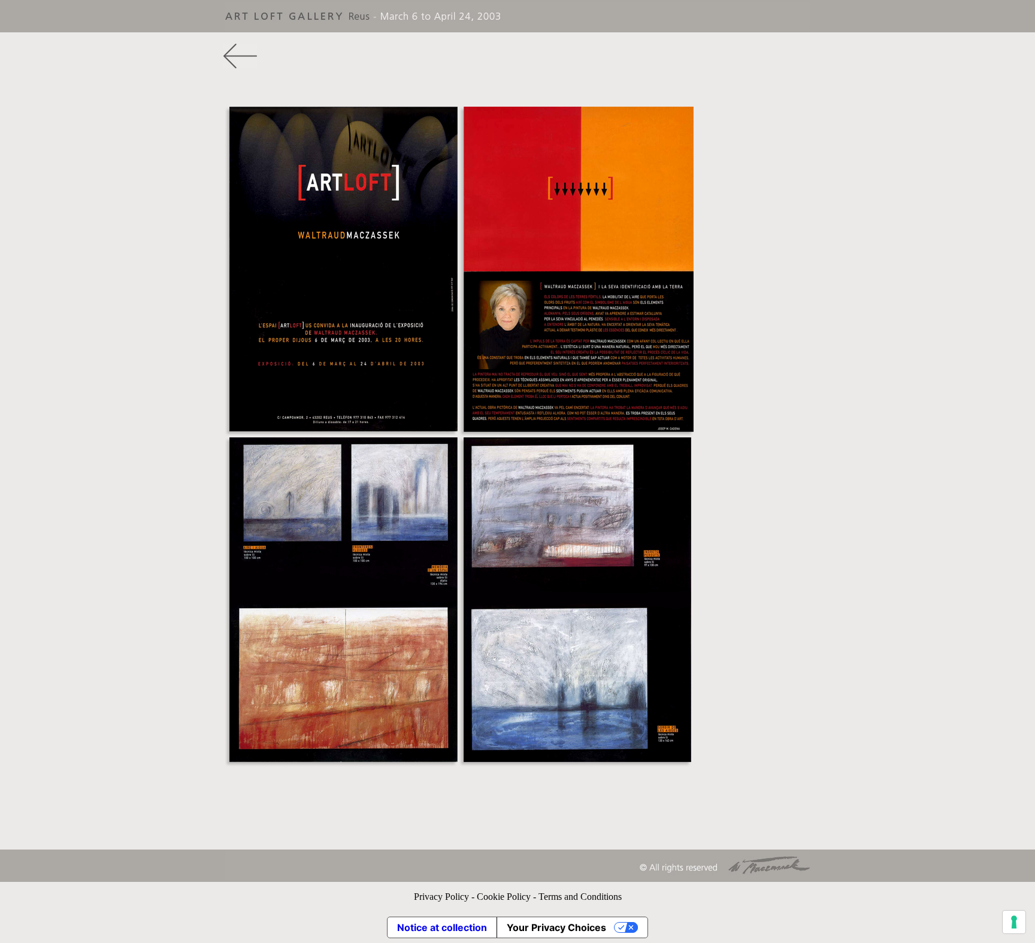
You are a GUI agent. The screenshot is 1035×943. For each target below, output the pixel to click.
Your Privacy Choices (556, 927)
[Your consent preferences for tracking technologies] (1014, 922)
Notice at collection (442, 927)
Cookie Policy (504, 896)
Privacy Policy (441, 896)
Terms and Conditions (580, 896)
